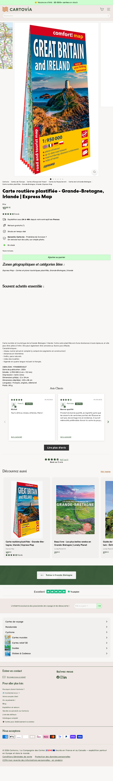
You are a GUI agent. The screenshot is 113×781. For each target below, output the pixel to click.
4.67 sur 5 (64, 459)
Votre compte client (10, 696)
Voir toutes (105, 471)
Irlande (69, 270)
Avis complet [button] (16, 437)
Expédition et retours (11, 707)
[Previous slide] (5, 422)
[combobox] (56, 16)
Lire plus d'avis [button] (56, 447)
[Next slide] (108, 422)
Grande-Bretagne (57, 270)
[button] (8, 214)
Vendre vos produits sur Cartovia (16, 711)
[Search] (108, 16)
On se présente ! (9, 700)
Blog (4, 704)
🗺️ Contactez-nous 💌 (11, 693)
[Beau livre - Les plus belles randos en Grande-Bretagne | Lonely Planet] (75, 516)
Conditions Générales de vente (17, 756)
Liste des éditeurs (9, 715)
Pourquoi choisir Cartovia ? (13, 689)
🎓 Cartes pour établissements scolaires (18, 722)
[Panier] (101, 9)
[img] (16, 400)
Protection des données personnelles (52, 756)
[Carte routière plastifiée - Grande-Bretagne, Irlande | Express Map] (56, 305)
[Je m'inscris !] (99, 606)
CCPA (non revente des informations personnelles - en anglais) (33, 760)
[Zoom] (94, 172)
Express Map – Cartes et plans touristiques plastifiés (26, 270)
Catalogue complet (10, 718)
